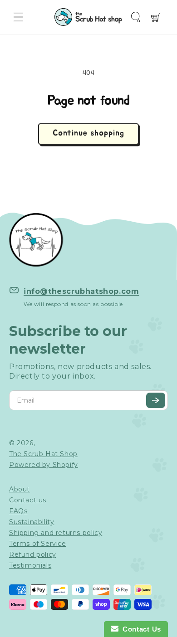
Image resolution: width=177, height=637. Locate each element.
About (19, 489)
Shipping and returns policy (55, 533)
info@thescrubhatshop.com (81, 291)
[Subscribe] (155, 400)
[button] (18, 17)
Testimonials (30, 565)
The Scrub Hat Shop (43, 454)
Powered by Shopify (43, 465)
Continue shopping (88, 133)
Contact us (27, 500)
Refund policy (32, 554)
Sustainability (31, 522)
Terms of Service (37, 544)
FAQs (18, 511)
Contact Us (139, 629)
